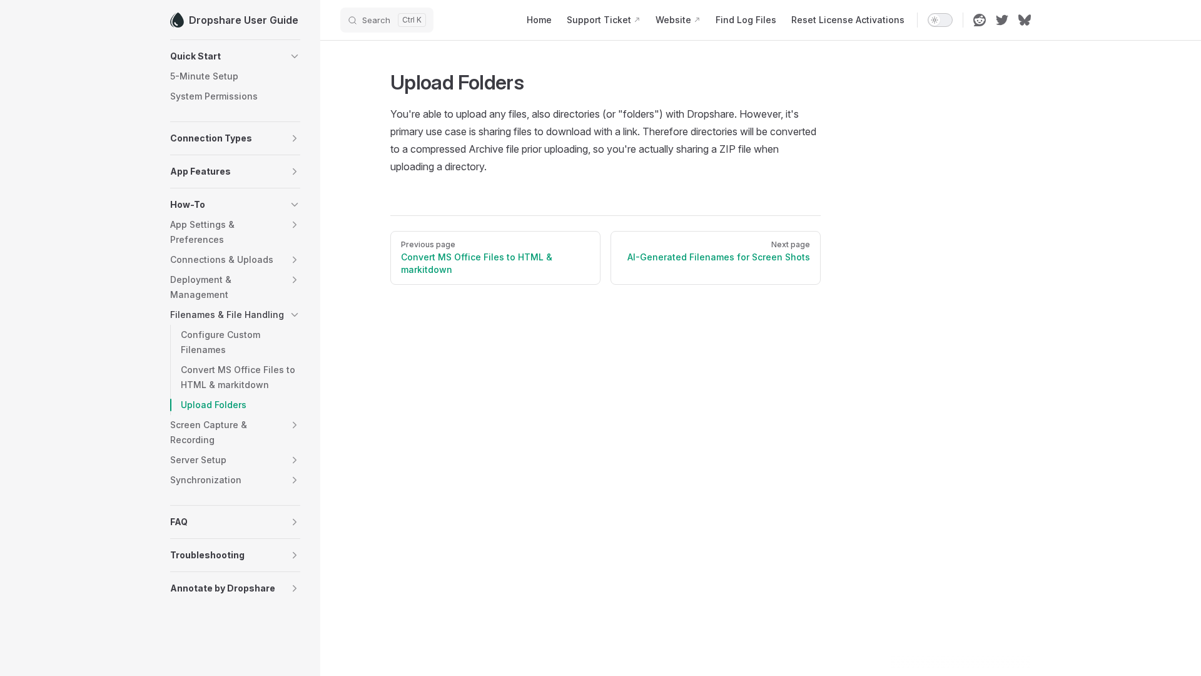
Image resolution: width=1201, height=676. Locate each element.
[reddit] (979, 20)
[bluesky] (1024, 20)
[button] (235, 56)
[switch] (940, 20)
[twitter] (1002, 20)
